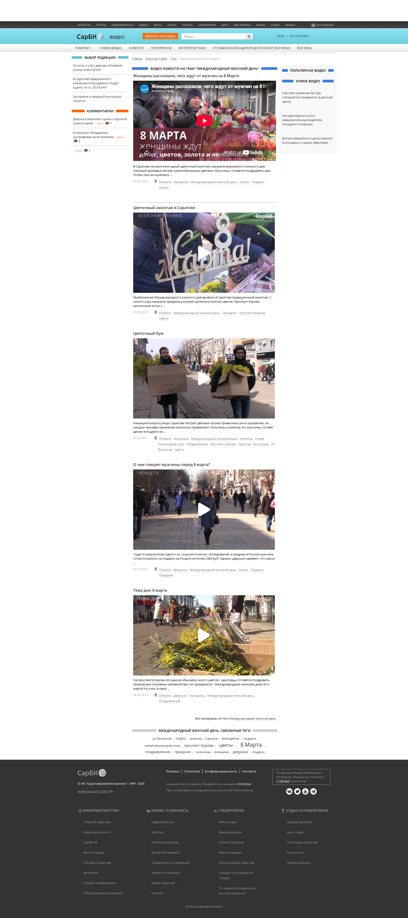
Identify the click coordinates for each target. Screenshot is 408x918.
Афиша (290, 25)
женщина (221, 752)
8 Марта (165, 182)
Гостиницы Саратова (302, 842)
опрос (181, 738)
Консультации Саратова (237, 862)
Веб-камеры (242, 25)
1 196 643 (282, 781)
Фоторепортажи (192, 48)
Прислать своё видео (160, 36)
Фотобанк (91, 873)
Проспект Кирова (252, 313)
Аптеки (101, 25)
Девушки (180, 570)
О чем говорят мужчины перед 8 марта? (171, 464)
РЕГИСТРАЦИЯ (299, 36)
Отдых (275, 25)
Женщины (181, 438)
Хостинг (157, 893)
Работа (187, 25)
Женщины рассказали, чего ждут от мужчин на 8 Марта (186, 75)
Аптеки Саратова (231, 842)
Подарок (258, 182)
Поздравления (197, 444)
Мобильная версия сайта (204, 906)
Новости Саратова (97, 822)
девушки (240, 751)
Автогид (157, 832)
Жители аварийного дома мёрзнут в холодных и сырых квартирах (307, 140)
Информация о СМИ (93, 791)
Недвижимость (123, 25)
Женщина (181, 182)
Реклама (172, 771)
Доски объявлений (165, 852)
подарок (258, 752)
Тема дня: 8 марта (150, 590)
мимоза (196, 738)
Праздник (230, 313)
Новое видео (111, 48)
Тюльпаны (260, 444)
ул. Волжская (162, 738)
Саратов (244, 444)
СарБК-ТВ (90, 842)
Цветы (164, 187)
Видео (143, 25)
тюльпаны (203, 752)
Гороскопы (295, 852)
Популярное (161, 48)
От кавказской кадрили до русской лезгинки (251, 48)
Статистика (192, 771)
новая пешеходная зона (162, 745)
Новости (84, 25)
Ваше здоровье (230, 832)
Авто (224, 25)
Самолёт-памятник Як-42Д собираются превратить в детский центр (307, 97)
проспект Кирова (198, 745)
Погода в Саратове (97, 862)
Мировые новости (97, 832)
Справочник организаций (170, 862)
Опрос (244, 182)
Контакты (249, 771)
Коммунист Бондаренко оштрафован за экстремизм (93, 134)
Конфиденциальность (221, 771)
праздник (182, 751)
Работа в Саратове (164, 842)
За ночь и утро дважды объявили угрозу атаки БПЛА (97, 67)
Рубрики (84, 48)
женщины (230, 738)
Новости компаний (165, 873)
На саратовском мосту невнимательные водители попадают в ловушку (302, 119)
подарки (249, 738)
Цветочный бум (148, 333)
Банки (260, 25)
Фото (158, 25)
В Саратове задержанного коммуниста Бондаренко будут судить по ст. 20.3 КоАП (96, 83)
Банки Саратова (163, 883)
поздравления (157, 751)
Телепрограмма (298, 862)
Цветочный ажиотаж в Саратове (164, 207)
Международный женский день (214, 182)
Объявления (207, 25)
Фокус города (94, 852)
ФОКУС (172, 25)
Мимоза (246, 438)
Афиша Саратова (299, 822)
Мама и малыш (230, 852)
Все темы (304, 48)
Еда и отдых (295, 832)
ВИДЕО (117, 37)
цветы (226, 745)
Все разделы (325, 25)
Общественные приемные (103, 893)
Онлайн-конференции (100, 883)
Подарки (257, 570)
